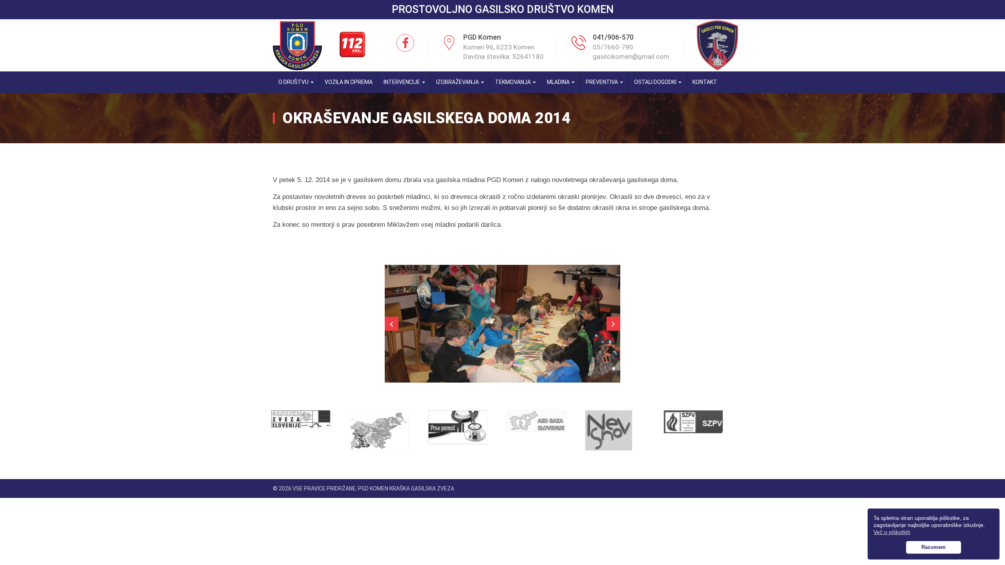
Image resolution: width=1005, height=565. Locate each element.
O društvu (294, 82)
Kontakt (705, 82)
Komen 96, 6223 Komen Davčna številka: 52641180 (503, 51)
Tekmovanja (513, 82)
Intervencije (402, 82)
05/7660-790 (613, 47)
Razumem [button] (933, 547)
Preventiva (602, 82)
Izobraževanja (458, 82)
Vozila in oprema (349, 82)
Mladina (559, 82)
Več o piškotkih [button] (891, 532)
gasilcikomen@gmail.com (631, 56)
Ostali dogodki (656, 82)
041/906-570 (613, 37)
